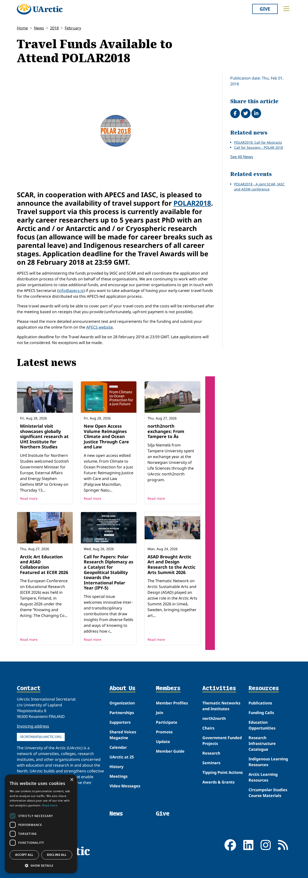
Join (159, 712)
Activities (219, 688)
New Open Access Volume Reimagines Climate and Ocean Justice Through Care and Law (106, 436)
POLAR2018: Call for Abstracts (258, 142)
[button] (41, 865)
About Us (122, 688)
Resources (264, 688)
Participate (166, 722)
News (39, 28)
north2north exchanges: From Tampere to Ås (166, 431)
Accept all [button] (24, 855)
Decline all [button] (56, 855)
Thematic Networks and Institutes (221, 705)
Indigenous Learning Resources (268, 761)
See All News (241, 156)
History (116, 766)
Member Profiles (172, 703)
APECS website (99, 327)
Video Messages (124, 786)
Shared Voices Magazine (122, 734)
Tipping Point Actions (222, 772)
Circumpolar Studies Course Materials (268, 792)
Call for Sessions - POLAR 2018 (258, 147)
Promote (164, 732)
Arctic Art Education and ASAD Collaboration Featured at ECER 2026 (44, 564)
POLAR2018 (192, 203)
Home (22, 28)
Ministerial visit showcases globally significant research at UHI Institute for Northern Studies (44, 436)
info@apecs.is (70, 290)
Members (168, 688)
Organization (122, 703)
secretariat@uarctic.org (41, 737)
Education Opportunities (262, 725)
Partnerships (121, 712)
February (73, 28)
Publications (260, 703)
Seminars (211, 762)
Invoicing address (33, 726)
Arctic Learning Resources (263, 777)
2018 (54, 28)
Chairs (208, 728)
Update (163, 741)
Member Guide (170, 751)
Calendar (118, 747)
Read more (29, 498)
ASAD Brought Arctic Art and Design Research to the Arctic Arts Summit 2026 (171, 564)
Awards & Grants (218, 782)
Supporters (120, 722)
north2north (214, 718)
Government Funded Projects (222, 740)
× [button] (71, 780)
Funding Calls (261, 712)
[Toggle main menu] (286, 9)
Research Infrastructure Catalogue (262, 743)
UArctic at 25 (121, 757)
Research (211, 753)
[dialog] (41, 824)
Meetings (118, 776)
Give (265, 9)
